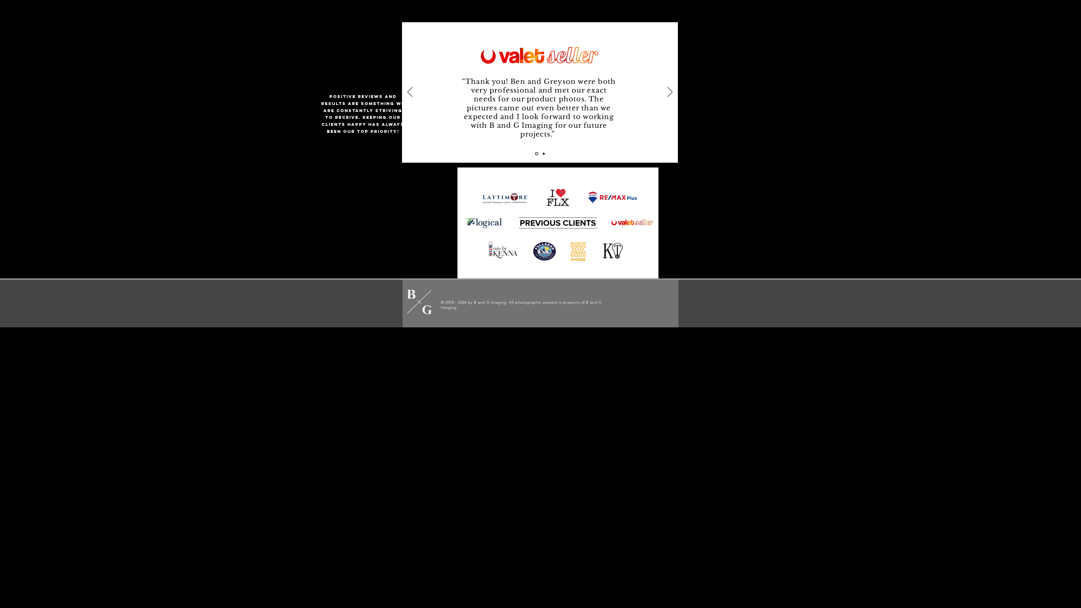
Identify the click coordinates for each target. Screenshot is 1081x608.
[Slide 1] (536, 153)
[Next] (670, 92)
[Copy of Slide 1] (544, 154)
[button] (624, 14)
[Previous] (409, 92)
